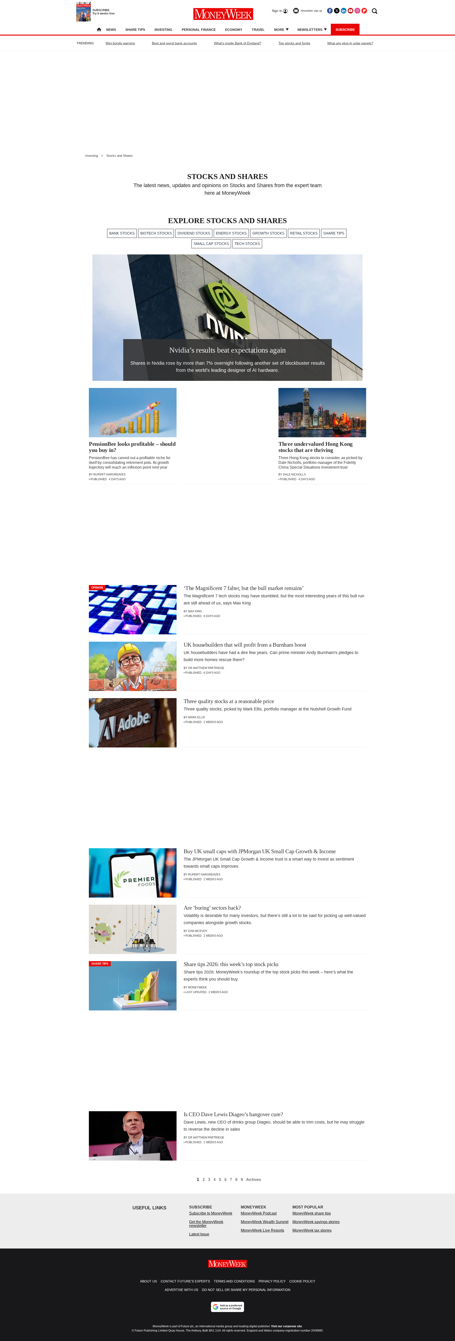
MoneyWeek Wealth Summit (264, 1222)
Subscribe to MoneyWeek (210, 1213)
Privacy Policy (272, 1281)
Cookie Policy (302, 1281)
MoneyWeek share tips (311, 1213)
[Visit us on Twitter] (337, 11)
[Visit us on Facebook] (330, 11)
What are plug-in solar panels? (350, 43)
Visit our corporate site (286, 1326)
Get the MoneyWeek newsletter (206, 1224)
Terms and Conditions (234, 1281)
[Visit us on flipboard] (364, 11)
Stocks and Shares (119, 155)
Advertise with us (181, 1290)
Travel (258, 30)
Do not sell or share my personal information (246, 1290)
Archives (253, 1180)
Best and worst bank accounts (174, 43)
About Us (148, 1281)
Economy (233, 30)
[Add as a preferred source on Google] (227, 1307)
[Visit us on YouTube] (350, 11)
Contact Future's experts (185, 1281)
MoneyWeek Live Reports (262, 1230)
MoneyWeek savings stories (316, 1222)
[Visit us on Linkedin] (343, 11)
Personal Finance (199, 30)
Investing (163, 30)
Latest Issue (199, 1234)
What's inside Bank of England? (237, 43)
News (111, 30)
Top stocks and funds (294, 43)
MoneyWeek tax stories (312, 1230)
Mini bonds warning (120, 43)
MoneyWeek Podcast (259, 1213)
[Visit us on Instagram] (357, 11)
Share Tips (135, 30)
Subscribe (345, 30)
